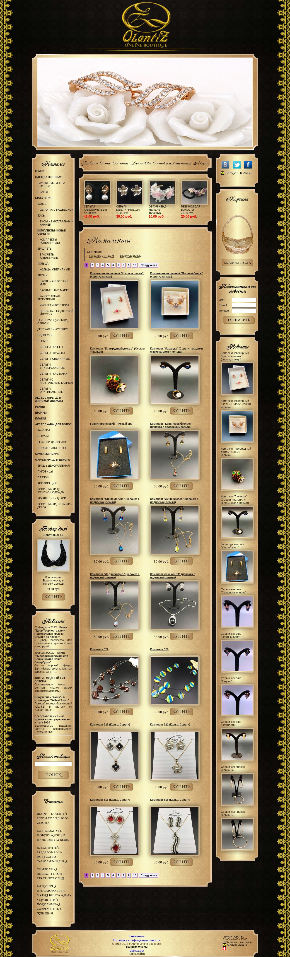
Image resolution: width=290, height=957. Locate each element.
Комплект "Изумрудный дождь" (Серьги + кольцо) (236, 452)
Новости (53, 621)
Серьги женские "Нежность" (231, 723)
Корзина (237, 199)
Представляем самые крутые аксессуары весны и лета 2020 (52, 719)
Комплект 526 (159, 649)
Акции (201, 162)
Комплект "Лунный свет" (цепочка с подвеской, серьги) (174, 500)
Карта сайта (137, 953)
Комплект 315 (162, 206)
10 (134, 265)
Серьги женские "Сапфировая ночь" (233, 591)
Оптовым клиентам (171, 162)
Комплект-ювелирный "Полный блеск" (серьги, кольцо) (236, 404)
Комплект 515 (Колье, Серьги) (170, 799)
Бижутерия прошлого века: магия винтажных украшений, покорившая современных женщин (54, 900)
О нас (105, 162)
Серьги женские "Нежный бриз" (231, 635)
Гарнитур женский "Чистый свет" (112, 423)
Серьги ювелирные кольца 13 (233, 813)
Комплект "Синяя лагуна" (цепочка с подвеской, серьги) (115, 500)
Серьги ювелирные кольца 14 (233, 768)
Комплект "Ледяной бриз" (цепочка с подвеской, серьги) (115, 576)
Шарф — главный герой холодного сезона (53, 818)
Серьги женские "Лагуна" (231, 680)
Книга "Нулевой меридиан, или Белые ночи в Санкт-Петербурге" (51, 657)
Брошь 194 (95, 206)
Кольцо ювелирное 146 (131, 208)
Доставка (140, 162)
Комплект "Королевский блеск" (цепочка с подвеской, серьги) (171, 425)
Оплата (120, 162)
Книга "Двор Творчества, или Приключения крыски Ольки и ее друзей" (50, 632)
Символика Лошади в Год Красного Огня (50, 874)
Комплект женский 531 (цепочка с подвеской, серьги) (172, 576)
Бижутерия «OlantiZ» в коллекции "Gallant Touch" (52, 699)
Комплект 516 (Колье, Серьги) (110, 799)
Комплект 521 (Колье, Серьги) (170, 724)
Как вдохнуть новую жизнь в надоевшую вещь (53, 835)
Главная (89, 162)
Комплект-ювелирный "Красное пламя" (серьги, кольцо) (235, 356)
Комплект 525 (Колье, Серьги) (110, 724)
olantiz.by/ (137, 950)
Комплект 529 (99, 649)
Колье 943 (192, 206)
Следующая (148, 265)
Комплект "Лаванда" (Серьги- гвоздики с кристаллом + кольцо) (176, 350)
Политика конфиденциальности (136, 940)
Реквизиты (137, 936)
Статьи (53, 801)
